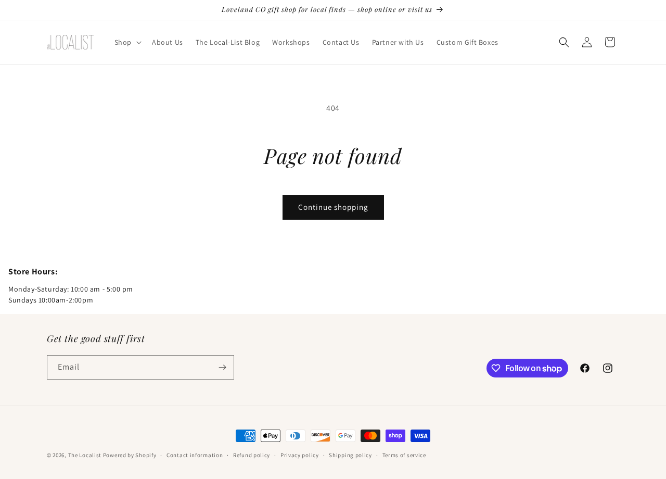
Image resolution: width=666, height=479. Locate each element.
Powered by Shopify (130, 455)
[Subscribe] (222, 367)
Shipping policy (350, 455)
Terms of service (404, 455)
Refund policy (251, 455)
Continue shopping (333, 207)
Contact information (194, 455)
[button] (127, 42)
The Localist (84, 455)
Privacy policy (299, 455)
